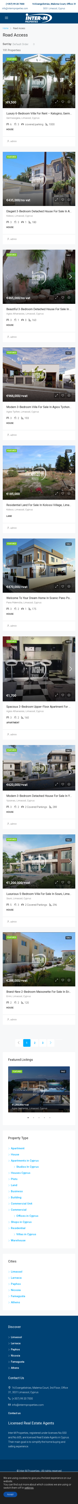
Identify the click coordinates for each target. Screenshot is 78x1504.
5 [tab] (52, 1119)
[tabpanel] (39, 1089)
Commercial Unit (21, 1203)
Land (14, 1185)
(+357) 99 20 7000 (15, 4)
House (15, 1154)
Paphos (16, 1284)
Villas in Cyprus (26, 1234)
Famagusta (18, 1296)
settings (29, 1487)
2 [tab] (35, 1119)
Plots (14, 1179)
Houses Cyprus (20, 1173)
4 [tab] (46, 1119)
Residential (18, 1228)
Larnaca (16, 1277)
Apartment (17, 1148)
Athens (15, 1302)
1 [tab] (30, 1119)
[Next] (50, 1043)
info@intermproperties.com (15, 8)
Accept (10, 1494)
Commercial (18, 1209)
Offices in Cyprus (27, 1215)
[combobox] (23, 44)
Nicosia (16, 1290)
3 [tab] (41, 1119)
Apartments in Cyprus (25, 1160)
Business (17, 1191)
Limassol (16, 1271)
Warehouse (18, 1240)
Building (16, 1197)
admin (14, 141)
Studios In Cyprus (27, 1166)
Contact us (14, 1413)
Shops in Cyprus (21, 1222)
